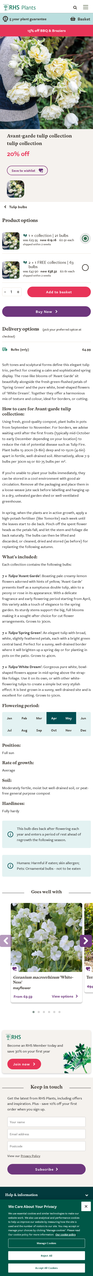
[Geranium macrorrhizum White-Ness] (46, 937)
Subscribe (44, 1169)
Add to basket (59, 292)
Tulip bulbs (18, 206)
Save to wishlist (23, 170)
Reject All (46, 1255)
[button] (33, 1012)
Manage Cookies (46, 1243)
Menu (85, 7)
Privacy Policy (30, 1155)
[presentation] (86, 941)
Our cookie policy (65, 1234)
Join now (22, 1064)
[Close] (86, 1206)
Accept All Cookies (46, 1268)
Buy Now (44, 311)
